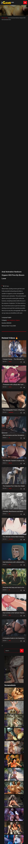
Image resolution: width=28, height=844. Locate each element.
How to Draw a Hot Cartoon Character (14, 613)
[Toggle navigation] (25, 2)
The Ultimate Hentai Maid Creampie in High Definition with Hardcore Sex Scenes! (14, 537)
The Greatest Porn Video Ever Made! (14, 486)
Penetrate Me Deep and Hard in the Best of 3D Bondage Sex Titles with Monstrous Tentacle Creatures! (14, 587)
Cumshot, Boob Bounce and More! (13, 511)
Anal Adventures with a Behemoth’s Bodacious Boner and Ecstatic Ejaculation (14, 562)
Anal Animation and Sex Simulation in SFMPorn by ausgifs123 (14, 435)
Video (6, 17)
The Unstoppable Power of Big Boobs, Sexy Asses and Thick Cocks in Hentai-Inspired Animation (14, 410)
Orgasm (17, 320)
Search (22, 651)
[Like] (21, 362)
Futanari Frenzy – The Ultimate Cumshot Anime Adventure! (14, 359)
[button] (1, 8)
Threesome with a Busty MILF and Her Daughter (14, 384)
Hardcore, (12, 320)
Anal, (8, 320)
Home (3, 17)
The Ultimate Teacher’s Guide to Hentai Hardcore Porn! (14, 460)
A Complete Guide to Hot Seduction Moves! (14, 638)
